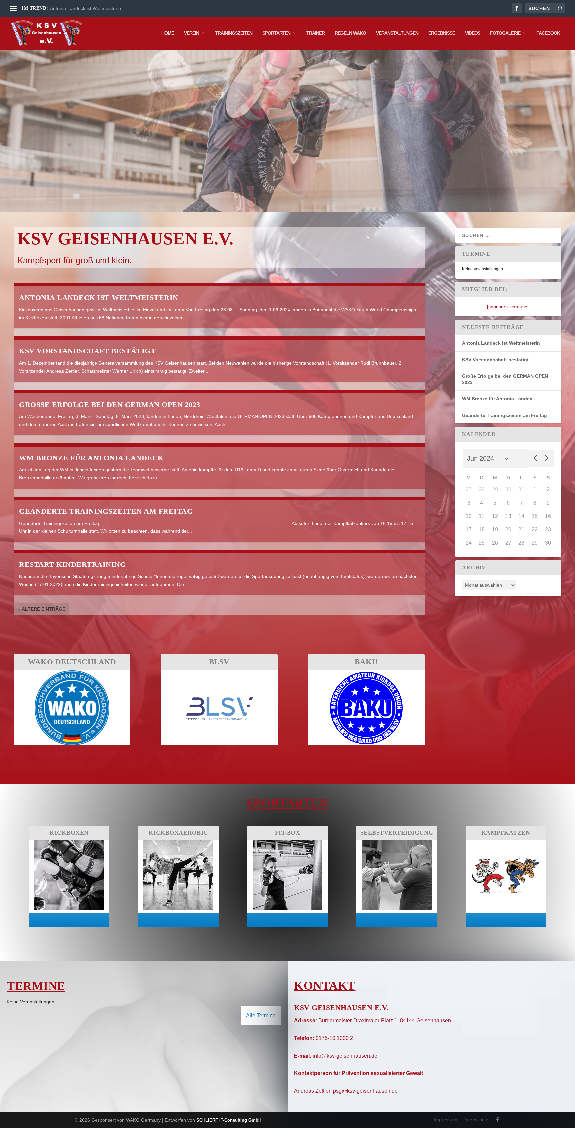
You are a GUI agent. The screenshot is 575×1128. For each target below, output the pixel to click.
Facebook (548, 33)
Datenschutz (475, 1119)
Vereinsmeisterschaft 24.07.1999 (84, 8)
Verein (191, 33)
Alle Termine (261, 1015)
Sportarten (276, 33)
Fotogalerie (505, 33)
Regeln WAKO (350, 33)
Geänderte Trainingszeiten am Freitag (106, 511)
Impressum (445, 1119)
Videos (472, 33)
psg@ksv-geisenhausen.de (365, 1091)
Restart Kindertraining (72, 564)
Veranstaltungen (397, 33)
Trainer (315, 33)
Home (167, 33)
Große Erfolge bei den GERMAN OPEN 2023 (109, 404)
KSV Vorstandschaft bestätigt (87, 351)
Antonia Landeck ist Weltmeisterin (98, 297)
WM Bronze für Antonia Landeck (91, 458)
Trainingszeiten (233, 33)
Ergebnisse (441, 33)
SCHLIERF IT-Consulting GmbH (228, 1120)
